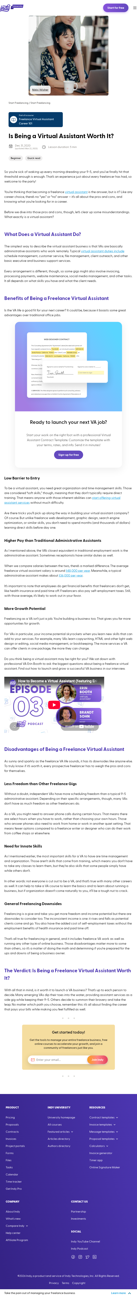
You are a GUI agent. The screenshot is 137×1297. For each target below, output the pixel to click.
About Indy (13, 1211)
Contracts (12, 1131)
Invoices (11, 1138)
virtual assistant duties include (102, 251)
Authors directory (59, 1146)
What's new (13, 1218)
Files (8, 1160)
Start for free (115, 7)
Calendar (12, 1174)
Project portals (15, 1146)
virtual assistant (76, 192)
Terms (65, 1283)
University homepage (61, 1117)
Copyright (78, 1283)
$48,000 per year (78, 570)
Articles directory (59, 1138)
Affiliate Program (17, 1240)
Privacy (54, 1283)
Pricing (10, 1117)
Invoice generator (100, 1153)
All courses (55, 1124)
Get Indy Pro (14, 1188)
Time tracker (14, 1181)
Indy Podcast (79, 1248)
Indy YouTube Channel (85, 1241)
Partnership (78, 1211)
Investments (78, 1218)
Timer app (96, 1160)
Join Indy (97, 1059)
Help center (13, 1233)
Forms (10, 1153)
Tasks (9, 1167)
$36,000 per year (71, 575)
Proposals (12, 1124)
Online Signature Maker (104, 1167)
